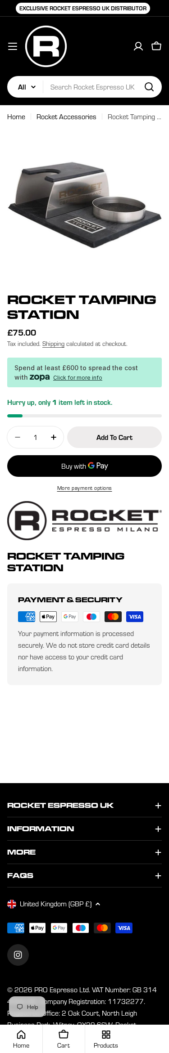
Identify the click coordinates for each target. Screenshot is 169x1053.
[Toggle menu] (12, 46)
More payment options (84, 487)
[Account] (138, 46)
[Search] (149, 86)
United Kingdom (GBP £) (55, 903)
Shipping (53, 343)
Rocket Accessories (66, 116)
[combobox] (84, 87)
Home (16, 116)
